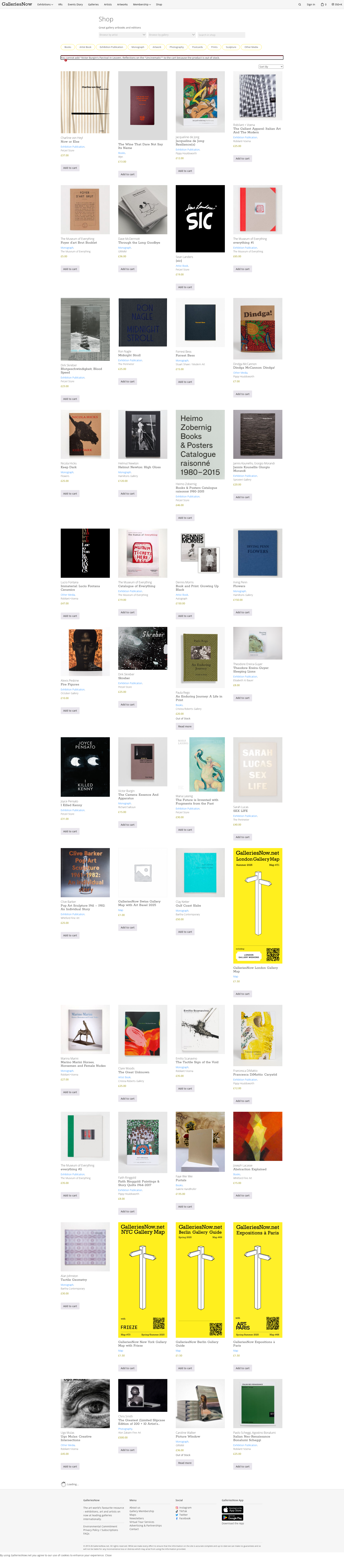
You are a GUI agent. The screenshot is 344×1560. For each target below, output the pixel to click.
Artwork (157, 47)
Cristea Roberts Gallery (188, 708)
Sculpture (231, 47)
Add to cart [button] (70, 168)
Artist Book (85, 47)
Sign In (311, 4)
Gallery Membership (142, 1511)
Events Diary (75, 4)
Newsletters (137, 1518)
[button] (108, 1555)
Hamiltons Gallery (128, 476)
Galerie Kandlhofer (186, 1189)
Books (67, 47)
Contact (134, 1529)
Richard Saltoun (127, 807)
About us (135, 1507)
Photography (177, 47)
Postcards (197, 47)
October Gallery (69, 693)
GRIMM (122, 251)
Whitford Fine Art (70, 918)
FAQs (86, 1533)
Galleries (93, 4)
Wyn (120, 156)
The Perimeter (126, 364)
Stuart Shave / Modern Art (190, 364)
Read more (185, 726)
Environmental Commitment (100, 1526)
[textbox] (122, 35)
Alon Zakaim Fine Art (129, 1432)
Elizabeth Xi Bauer (243, 680)
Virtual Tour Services (142, 1522)
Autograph (181, 598)
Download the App (233, 1523)
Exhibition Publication (111, 47)
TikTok (183, 1511)
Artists (108, 4)
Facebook (184, 1518)
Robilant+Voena (242, 141)
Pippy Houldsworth (186, 153)
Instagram (185, 1507)
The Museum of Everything (75, 251)
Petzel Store (67, 150)
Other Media (251, 47)
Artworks (122, 4)
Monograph (138, 47)
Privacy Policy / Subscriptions (100, 1530)
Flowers (65, 476)
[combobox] (122, 35)
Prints (214, 47)
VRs (60, 4)
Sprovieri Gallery (242, 479)
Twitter (183, 1514)
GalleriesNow (17, 4)
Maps (133, 1514)
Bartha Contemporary (188, 914)
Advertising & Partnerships (146, 1525)
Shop (159, 4)
